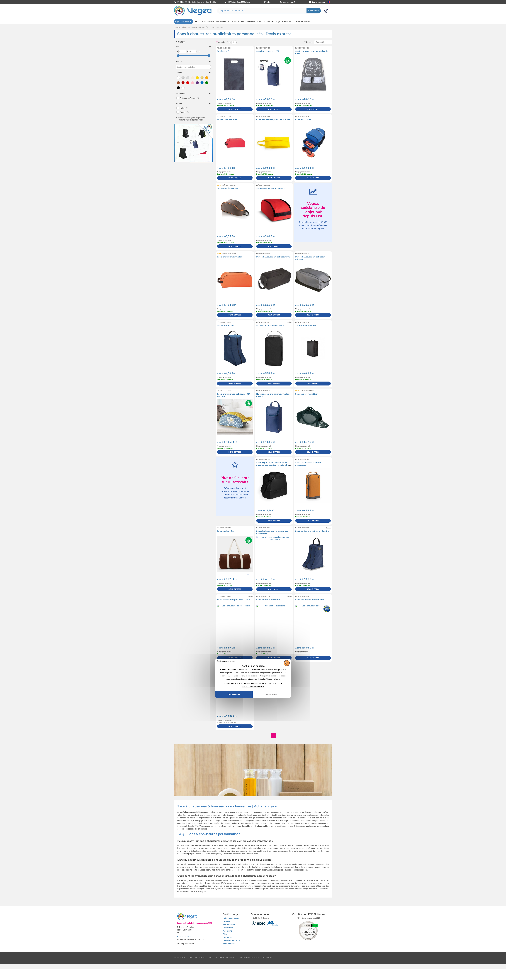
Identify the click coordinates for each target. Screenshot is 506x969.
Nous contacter (229, 944)
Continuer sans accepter (227, 661)
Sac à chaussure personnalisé (309, 599)
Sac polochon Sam (226, 531)
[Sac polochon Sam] (235, 554)
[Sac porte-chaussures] (235, 211)
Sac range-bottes (225, 325)
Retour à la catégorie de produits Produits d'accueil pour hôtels (191, 119)
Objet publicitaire (182, 21)
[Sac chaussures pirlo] (235, 142)
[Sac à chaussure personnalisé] (313, 622)
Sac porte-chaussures (227, 188)
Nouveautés (269, 21)
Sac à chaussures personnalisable (233, 599)
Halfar (184, 108)
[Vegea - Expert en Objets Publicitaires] (193, 15)
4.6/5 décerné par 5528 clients (238, 2)
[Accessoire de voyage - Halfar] (274, 348)
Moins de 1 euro (238, 21)
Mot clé (179, 61)
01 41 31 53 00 (185, 937)
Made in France (222, 21)
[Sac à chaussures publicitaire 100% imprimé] (235, 417)
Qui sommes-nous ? (287, 2)
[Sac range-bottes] (235, 348)
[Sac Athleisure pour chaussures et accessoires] (274, 554)
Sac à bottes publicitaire (268, 599)
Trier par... (308, 42)
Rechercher (313, 11)
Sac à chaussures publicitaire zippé (273, 120)
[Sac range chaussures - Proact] (274, 211)
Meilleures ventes (254, 21)
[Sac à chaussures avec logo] (235, 280)
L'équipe (267, 2)
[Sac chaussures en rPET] (274, 74)
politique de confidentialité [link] (253, 686)
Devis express (234, 109)
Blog (225, 934)
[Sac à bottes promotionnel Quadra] (313, 554)
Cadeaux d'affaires (302, 21)
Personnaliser (272, 694)
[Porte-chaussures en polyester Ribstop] (313, 280)
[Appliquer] (200, 51)
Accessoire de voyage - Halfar (270, 325)
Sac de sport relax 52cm (306, 394)
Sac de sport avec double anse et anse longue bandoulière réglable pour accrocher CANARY (272, 465)
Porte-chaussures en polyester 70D (273, 257)
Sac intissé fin (223, 51)
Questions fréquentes (231, 940)
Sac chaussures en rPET (267, 51)
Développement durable (204, 21)
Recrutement (228, 928)
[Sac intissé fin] (235, 74)
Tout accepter (234, 694)
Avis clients (227, 931)
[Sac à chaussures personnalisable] (235, 622)
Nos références (229, 925)
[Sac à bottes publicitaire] (274, 622)
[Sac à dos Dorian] (313, 142)
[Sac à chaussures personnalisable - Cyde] (313, 74)
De (177, 51)
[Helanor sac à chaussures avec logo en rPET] (274, 417)
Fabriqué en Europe (189, 98)
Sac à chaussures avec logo (230, 257)
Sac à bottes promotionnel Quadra (312, 531)
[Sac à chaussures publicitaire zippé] (274, 142)
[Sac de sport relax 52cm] (313, 417)
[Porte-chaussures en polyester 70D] (274, 280)
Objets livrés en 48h (284, 21)
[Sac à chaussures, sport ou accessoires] (313, 485)
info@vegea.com (318, 2)
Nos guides (227, 937)
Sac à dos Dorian (303, 120)
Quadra (184, 112)
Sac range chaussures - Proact (270, 188)
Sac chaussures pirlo (227, 120)
